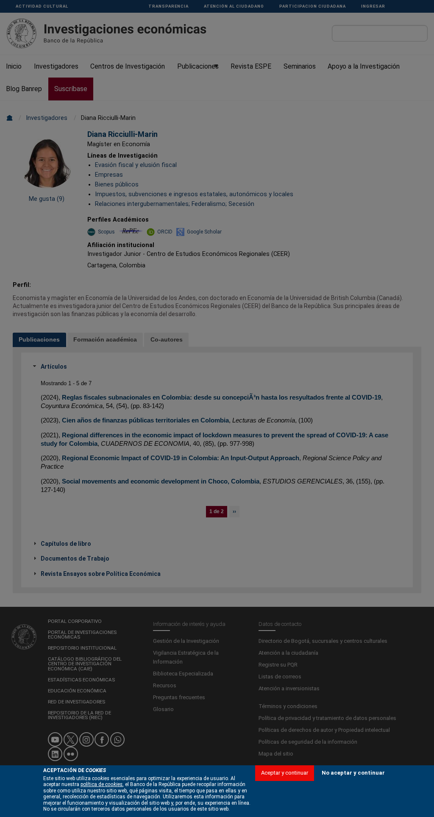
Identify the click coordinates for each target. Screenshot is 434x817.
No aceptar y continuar (353, 773)
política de (101, 784)
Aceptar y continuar (284, 773)
